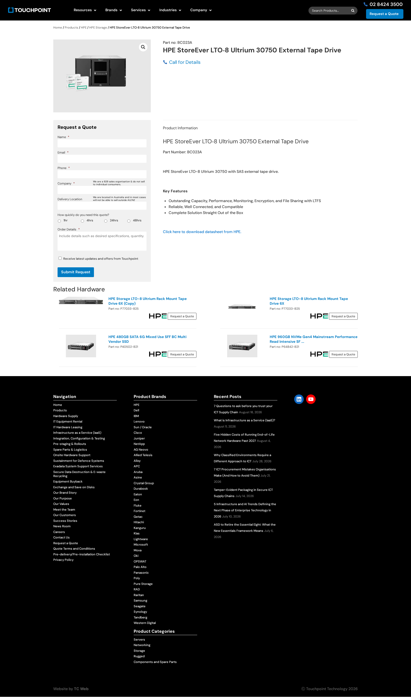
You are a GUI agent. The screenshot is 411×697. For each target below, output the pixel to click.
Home (57, 27)
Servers (139, 639)
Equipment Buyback (68, 481)
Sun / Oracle (143, 427)
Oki (136, 556)
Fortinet (139, 511)
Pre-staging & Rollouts (69, 444)
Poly (137, 578)
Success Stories (65, 521)
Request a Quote (384, 13)
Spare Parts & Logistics (70, 450)
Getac (138, 517)
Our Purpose (62, 498)
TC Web (81, 688)
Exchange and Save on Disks (74, 487)
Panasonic (141, 573)
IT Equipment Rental (67, 421)
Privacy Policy (63, 560)
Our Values (61, 504)
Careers (59, 532)
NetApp (139, 444)
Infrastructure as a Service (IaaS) (77, 433)
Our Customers (64, 515)
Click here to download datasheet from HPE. (202, 231)
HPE (84, 27)
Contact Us (61, 537)
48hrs (137, 220)
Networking (142, 645)
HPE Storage (98, 27)
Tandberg (140, 617)
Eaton (138, 494)
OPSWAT (140, 561)
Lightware (141, 539)
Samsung (140, 600)
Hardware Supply (65, 416)
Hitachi (139, 522)
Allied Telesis (143, 455)
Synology (140, 612)
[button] (143, 47)
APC (137, 466)
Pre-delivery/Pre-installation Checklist (81, 554)
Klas (137, 533)
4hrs (90, 220)
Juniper (139, 438)
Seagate (140, 606)
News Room (62, 526)
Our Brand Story (65, 493)
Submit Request (75, 271)
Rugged (139, 656)
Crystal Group (144, 483)
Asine (138, 477)
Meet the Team (64, 510)
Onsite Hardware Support (71, 455)
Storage (139, 651)
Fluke (138, 505)
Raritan (139, 595)
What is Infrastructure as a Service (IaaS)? (244, 420)
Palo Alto (140, 567)
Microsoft (141, 545)
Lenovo (139, 421)
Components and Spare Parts (155, 662)
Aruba (138, 472)
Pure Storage (143, 584)
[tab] (180, 128)
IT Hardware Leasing (67, 427)
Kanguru (140, 528)
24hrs (114, 220)
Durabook (141, 489)
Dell (136, 410)
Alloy (137, 461)
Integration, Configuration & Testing (79, 438)
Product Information (180, 127)
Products (71, 27)
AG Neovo (141, 450)
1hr (66, 220)
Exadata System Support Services (78, 466)
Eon (136, 500)
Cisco (138, 433)
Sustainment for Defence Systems (78, 461)
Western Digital (145, 623)
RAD (137, 589)
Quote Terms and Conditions (74, 549)
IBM (136, 416)
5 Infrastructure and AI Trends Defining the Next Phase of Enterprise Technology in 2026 (245, 510)
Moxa (138, 550)
